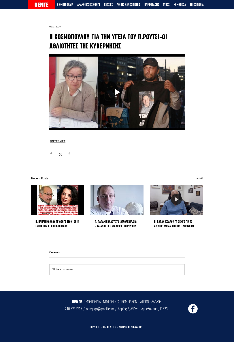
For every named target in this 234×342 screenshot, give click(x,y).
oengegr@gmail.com (100, 308)
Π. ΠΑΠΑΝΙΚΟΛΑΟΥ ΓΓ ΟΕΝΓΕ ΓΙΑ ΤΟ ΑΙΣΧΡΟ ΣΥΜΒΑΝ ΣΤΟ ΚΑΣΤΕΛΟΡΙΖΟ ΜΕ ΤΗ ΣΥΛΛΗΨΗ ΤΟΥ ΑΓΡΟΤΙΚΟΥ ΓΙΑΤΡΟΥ (176, 224)
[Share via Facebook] (51, 154)
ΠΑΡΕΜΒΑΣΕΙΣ (57, 141)
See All (199, 178)
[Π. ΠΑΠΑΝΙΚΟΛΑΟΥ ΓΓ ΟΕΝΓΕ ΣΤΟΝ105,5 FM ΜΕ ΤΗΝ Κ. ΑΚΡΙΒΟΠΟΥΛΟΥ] (57, 200)
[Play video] (117, 92)
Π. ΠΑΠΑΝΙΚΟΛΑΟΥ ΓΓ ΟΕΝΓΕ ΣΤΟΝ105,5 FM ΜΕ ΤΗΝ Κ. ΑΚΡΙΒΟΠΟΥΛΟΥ (57, 224)
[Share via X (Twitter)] (60, 154)
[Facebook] (193, 308)
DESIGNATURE (135, 327)
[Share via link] (69, 154)
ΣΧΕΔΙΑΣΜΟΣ (121, 327)
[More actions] (182, 27)
